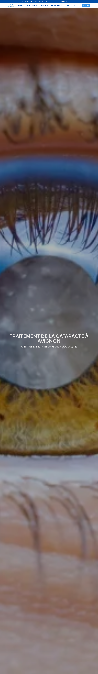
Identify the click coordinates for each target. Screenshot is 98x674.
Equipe (20, 5)
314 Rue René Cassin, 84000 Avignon (35, 1)
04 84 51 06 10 (64, 1)
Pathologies (31, 5)
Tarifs (67, 5)
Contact (75, 5)
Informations (55, 5)
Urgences (43, 5)
